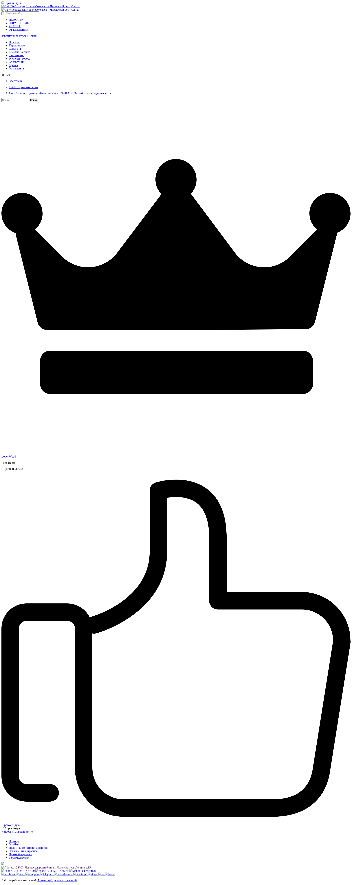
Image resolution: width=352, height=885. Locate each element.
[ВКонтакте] (101, 874)
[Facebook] (8, 874)
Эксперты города (19, 58)
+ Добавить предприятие (17, 831)
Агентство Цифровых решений (57, 880)
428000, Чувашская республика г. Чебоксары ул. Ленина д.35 (52, 867)
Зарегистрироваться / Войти (19, 35)
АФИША (15, 26)
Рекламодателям (19, 857)
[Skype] (93, 874)
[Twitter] (110, 874)
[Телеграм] (47, 874)
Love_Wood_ (9, 456)
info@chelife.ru (87, 870)
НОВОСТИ (16, 19)
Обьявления (16, 68)
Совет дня (15, 48)
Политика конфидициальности (28, 847)
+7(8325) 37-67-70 (23, 870)
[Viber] (20, 874)
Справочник (16, 61)
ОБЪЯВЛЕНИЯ (18, 29)
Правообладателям (20, 854)
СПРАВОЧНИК (19, 23)
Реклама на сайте (19, 52)
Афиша (13, 65)
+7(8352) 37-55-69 (57, 870)
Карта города (17, 45)
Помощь (14, 841)
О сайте (14, 844)
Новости (14, 42)
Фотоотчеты (16, 55)
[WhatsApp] (80, 874)
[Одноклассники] (63, 874)
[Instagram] (32, 874)
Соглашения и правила (23, 851)
